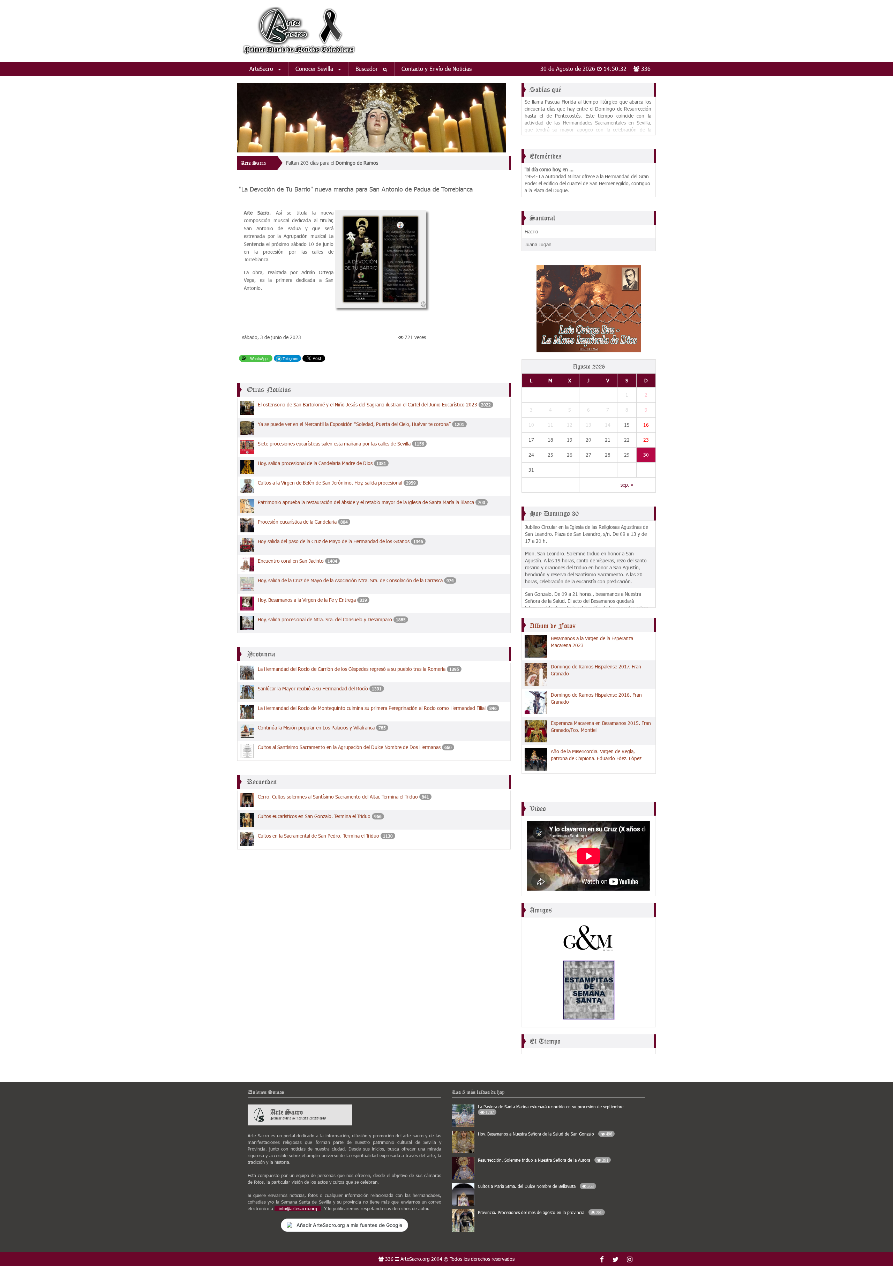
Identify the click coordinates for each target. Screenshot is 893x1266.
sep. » (627, 484)
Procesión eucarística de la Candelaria (297, 521)
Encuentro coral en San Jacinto (291, 560)
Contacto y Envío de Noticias (437, 68)
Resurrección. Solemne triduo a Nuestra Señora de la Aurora (543, 1160)
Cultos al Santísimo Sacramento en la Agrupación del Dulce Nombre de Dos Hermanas (349, 747)
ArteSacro (262, 68)
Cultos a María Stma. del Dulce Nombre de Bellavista (536, 1186)
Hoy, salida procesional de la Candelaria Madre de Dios (315, 463)
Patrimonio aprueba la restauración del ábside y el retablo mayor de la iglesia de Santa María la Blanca (366, 502)
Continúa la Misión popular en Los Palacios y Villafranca (316, 727)
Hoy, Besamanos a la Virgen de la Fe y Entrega (307, 600)
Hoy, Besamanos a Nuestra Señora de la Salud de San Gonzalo (545, 1134)
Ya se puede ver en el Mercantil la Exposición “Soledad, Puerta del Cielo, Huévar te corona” (354, 424)
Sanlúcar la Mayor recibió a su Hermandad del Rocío (313, 688)
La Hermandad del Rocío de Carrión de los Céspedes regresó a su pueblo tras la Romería (351, 669)
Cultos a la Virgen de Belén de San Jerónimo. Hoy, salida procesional (330, 482)
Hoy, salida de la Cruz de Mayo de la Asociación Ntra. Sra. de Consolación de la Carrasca (350, 580)
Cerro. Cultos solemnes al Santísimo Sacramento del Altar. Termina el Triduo (338, 796)
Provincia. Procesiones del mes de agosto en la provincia (540, 1212)
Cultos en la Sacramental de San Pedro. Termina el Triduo (318, 835)
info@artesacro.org (298, 1208)
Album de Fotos (553, 625)
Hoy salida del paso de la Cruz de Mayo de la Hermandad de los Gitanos (334, 541)
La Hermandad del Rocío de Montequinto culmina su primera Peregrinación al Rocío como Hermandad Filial (372, 708)
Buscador (367, 68)
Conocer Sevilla (315, 68)
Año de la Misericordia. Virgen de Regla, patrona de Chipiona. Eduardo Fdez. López (596, 755)
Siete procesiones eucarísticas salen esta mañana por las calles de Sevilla (334, 443)
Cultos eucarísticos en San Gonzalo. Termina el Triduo (314, 816)
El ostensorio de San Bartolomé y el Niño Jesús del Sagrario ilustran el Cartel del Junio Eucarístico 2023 (367, 404)
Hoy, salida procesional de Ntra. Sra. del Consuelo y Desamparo (325, 619)
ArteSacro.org (415, 1259)
